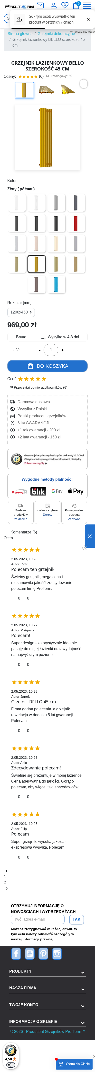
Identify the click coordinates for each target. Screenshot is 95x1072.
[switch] (10, 1065)
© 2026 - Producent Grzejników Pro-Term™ (47, 1031)
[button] (90, 536)
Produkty (20, 971)
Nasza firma (22, 988)
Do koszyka (47, 366)
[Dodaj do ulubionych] (83, 83)
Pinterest (43, 954)
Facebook (16, 954)
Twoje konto (23, 1005)
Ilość (15, 350)
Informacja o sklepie (33, 1022)
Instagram (57, 954)
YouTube (30, 954)
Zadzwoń (74, 519)
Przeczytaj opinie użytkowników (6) (38, 387)
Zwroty (47, 514)
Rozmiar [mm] (19, 303)
